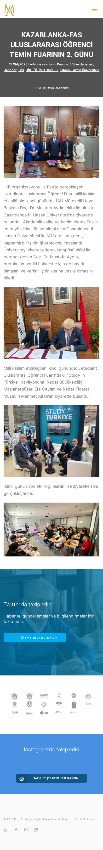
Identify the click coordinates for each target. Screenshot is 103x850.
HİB (21, 70)
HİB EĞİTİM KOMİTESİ (42, 70)
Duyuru (62, 64)
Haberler (10, 70)
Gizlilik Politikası (85, 819)
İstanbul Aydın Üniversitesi (79, 70)
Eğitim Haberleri (81, 64)
